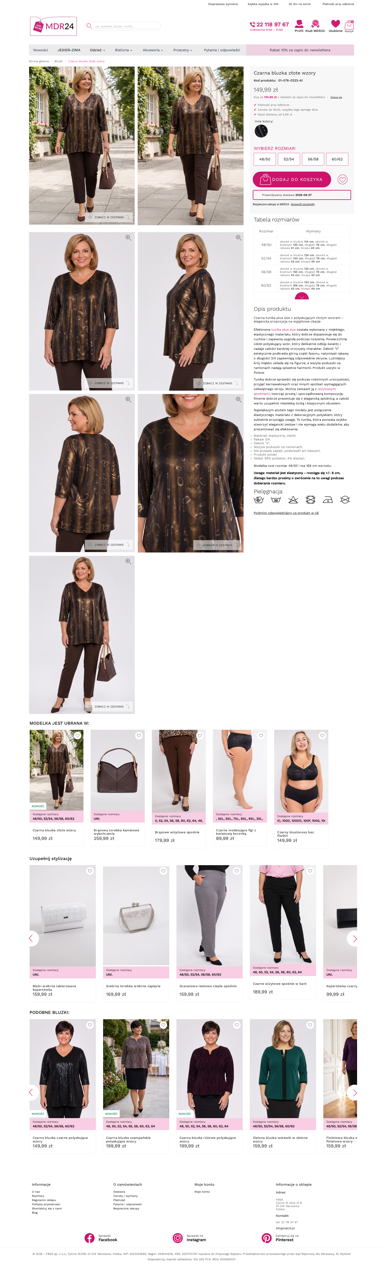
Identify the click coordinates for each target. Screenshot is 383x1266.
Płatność (119, 1200)
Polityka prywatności (46, 1204)
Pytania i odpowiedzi (127, 1204)
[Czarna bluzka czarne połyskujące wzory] (261, 131)
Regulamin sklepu (44, 1200)
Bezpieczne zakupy (126, 1208)
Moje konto (202, 1191)
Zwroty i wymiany (125, 1195)
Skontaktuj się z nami (47, 1208)
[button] (31, 939)
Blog (35, 1212)
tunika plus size (283, 329)
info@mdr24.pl (285, 1228)
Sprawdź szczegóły (303, 204)
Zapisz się (336, 97)
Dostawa (119, 1191)
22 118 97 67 (273, 24)
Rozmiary (38, 1195)
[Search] (89, 26)
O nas (36, 1191)
